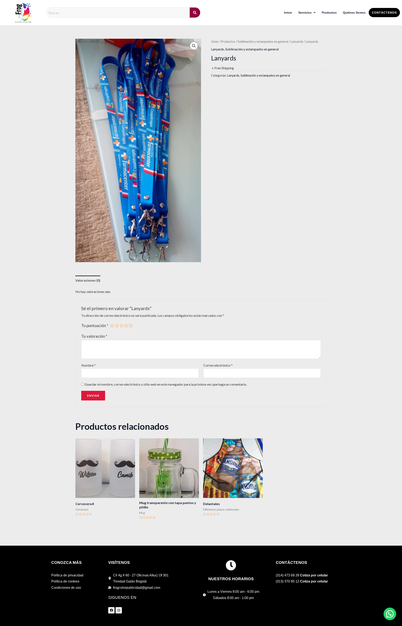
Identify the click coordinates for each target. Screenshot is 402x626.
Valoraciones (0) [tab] (87, 280)
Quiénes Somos (354, 12)
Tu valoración (94, 336)
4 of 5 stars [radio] (126, 325)
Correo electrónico (218, 365)
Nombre (88, 365)
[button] (194, 46)
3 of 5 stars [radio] (122, 325)
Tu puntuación (94, 325)
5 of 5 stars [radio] (131, 325)
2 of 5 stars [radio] (117, 325)
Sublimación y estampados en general (263, 41)
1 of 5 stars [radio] (112, 325)
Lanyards (296, 41)
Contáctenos (384, 12)
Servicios (305, 12)
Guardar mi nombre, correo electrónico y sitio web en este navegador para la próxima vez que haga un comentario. (166, 384)
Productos (329, 12)
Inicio (288, 12)
